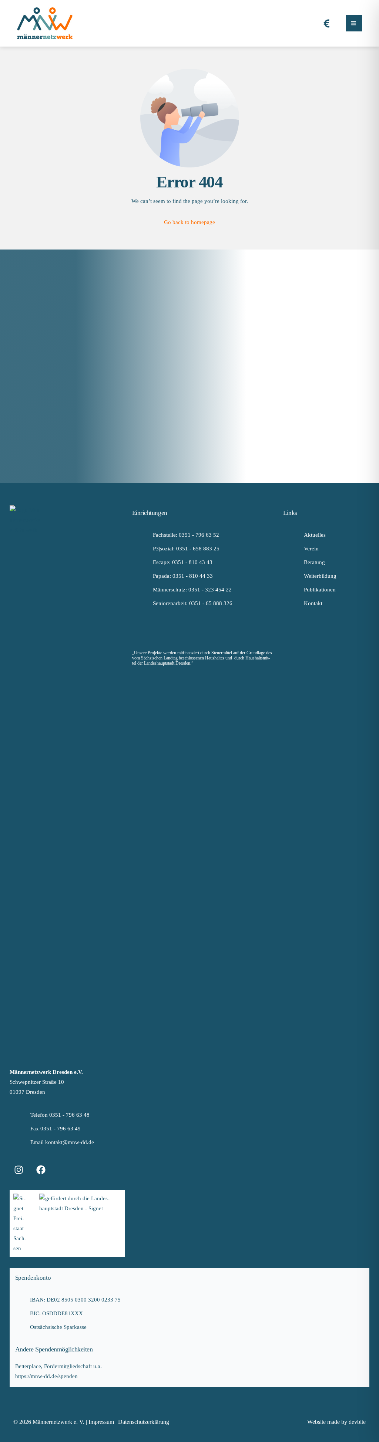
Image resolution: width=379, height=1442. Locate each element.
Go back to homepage (189, 222)
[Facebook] (41, 1169)
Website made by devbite (336, 1422)
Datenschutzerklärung (143, 1422)
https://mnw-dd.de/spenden (46, 1376)
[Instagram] (19, 1169)
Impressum (101, 1422)
